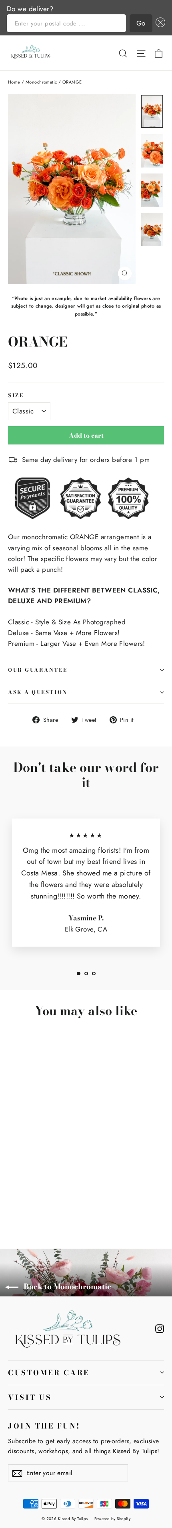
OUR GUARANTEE (37, 670)
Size (16, 395)
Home (14, 82)
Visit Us (30, 1397)
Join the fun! (44, 1425)
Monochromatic (41, 82)
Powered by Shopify (112, 1519)
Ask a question (38, 692)
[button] (159, 23)
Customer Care (49, 1372)
